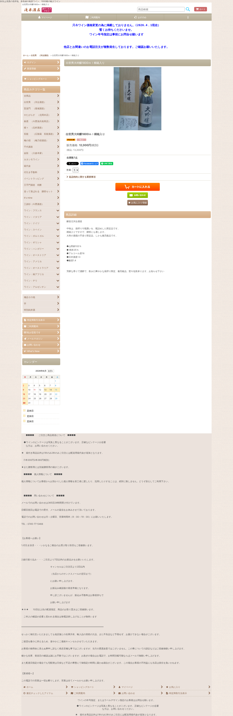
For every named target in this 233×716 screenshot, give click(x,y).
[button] (188, 17)
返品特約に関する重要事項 (82, 176)
